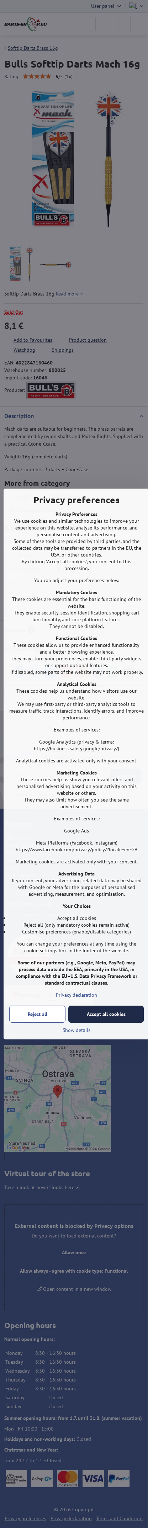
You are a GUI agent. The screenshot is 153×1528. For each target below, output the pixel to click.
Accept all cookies (106, 1014)
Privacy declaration (76, 995)
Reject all (37, 1014)
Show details (76, 1030)
